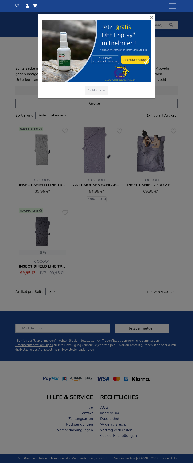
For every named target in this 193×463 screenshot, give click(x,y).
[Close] (104, 58)
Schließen (96, 90)
